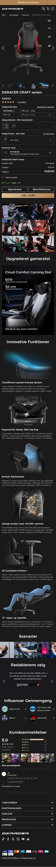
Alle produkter (13, 15)
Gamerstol (25, 15)
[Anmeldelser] (8, 102)
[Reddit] (29, 839)
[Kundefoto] (6, 757)
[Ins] (19, 839)
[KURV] (48, 9)
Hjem (4, 15)
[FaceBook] (9, 839)
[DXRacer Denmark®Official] (22, 8)
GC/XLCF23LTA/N (15, 782)
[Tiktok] (4, 839)
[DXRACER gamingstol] (15, 212)
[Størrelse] (49, 45)
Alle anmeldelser (11, 765)
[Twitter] (14, 839)
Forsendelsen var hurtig (11, 786)
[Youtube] (24, 839)
